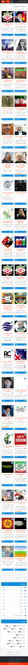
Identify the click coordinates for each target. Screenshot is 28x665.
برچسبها (23, 621)
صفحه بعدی (18, 578)
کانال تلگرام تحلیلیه (7, 502)
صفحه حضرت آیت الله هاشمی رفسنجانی (8, 137)
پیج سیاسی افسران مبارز (7, 108)
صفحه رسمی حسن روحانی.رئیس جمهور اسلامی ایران (20, 166)
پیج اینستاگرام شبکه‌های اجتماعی (7, 52)
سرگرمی (12, 600)
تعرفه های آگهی (19, 659)
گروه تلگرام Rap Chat (8, 361)
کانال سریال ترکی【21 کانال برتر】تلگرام (14, 655)
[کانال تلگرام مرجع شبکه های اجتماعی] (16, 661)
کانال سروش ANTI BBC (20, 446)
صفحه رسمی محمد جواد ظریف (20, 137)
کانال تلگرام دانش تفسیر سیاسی (7, 193)
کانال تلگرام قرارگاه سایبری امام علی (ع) (20, 531)
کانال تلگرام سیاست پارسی (7, 334)
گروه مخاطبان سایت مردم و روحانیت (20, 278)
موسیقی (12, 612)
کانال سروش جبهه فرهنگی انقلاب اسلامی (8, 221)
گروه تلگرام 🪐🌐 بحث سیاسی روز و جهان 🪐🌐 (20, 391)
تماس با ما (13, 659)
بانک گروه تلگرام (20, 635)
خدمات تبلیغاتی (21, 640)
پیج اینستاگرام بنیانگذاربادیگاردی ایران (20, 52)
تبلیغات (12, 597)
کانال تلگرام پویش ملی (20, 333)
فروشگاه (12, 606)
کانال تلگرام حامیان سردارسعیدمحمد (7, 249)
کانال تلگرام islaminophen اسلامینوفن (7, 166)
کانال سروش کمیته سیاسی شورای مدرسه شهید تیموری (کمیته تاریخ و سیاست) (7, 308)
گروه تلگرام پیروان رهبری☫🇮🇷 (20, 221)
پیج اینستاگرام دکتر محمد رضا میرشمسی (7, 80)
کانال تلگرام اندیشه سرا (7, 559)
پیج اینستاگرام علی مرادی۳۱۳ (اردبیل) (20, 80)
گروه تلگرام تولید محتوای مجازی (20, 418)
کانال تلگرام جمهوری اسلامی (20, 475)
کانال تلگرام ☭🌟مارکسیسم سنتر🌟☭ (7, 531)
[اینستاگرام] (14, 661)
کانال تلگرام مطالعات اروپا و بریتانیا (20, 362)
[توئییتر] (12, 661)
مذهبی (12, 609)
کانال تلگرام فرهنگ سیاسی (20, 559)
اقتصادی (12, 594)
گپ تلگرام (18, 652)
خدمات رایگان (21, 643)
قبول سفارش (11, 643)
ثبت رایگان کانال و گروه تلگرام (14, 664)
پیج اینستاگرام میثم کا (21, 24)
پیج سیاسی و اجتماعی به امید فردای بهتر (20, 109)
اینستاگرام (22, 632)
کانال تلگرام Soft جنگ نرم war (8, 446)
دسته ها (23, 584)
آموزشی (12, 587)
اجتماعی (12, 591)
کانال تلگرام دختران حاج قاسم (20, 503)
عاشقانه (12, 603)
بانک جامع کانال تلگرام (19, 626)
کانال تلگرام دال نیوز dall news (20, 249)
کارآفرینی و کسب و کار (12, 615)
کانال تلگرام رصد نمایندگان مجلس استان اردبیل (20, 307)
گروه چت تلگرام (11, 652)
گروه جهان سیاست (7, 474)
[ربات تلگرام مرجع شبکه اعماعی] (18, 661)
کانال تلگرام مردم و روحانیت (7, 278)
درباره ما (8, 659)
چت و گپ (14, 646)
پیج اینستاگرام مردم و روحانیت (8, 24)
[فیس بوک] (9, 661)
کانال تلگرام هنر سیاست (20, 193)
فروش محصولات (12, 632)
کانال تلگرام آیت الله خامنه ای (7, 418)
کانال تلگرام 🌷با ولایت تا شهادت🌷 (7, 390)
